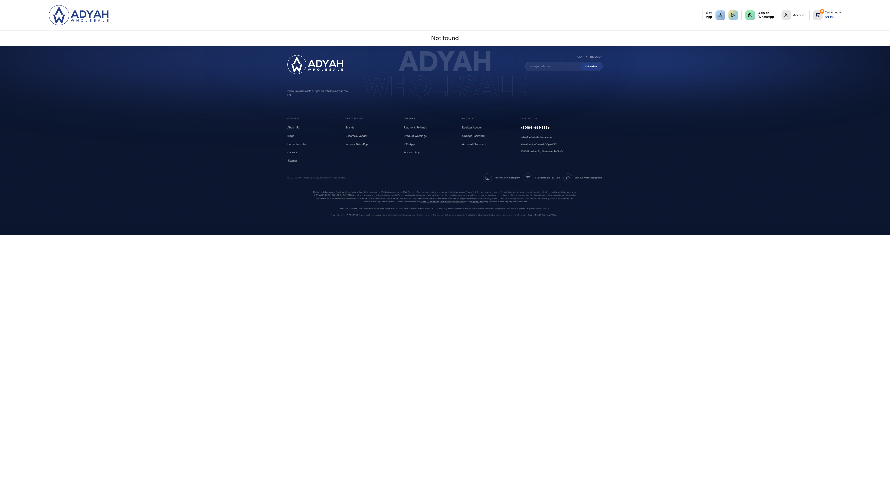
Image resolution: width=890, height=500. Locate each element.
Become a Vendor (356, 136)
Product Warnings (415, 136)
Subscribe (591, 66)
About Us (293, 127)
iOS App (409, 144)
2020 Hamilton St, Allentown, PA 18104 (542, 151)
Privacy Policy (446, 201)
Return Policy (459, 201)
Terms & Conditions (429, 201)
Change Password (473, 136)
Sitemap (292, 160)
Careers (292, 152)
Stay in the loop (590, 56)
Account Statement (474, 144)
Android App (412, 152)
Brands (350, 127)
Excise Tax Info (296, 144)
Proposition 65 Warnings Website (543, 214)
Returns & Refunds (415, 127)
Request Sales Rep (357, 144)
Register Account (472, 127)
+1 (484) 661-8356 (535, 127)
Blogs (290, 136)
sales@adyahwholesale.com (536, 137)
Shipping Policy (477, 201)
